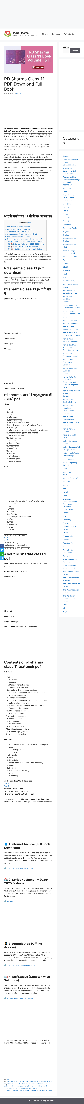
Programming (68, 536)
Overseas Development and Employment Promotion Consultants (70, 504)
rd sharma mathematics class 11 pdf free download (31, 1086)
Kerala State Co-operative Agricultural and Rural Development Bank (70, 382)
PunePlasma (21, 32)
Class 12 (66, 221)
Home (46, 34)
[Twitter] (2, 550)
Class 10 (66, 218)
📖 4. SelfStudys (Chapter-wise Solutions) (25, 249)
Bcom (65, 192)
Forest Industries (70, 257)
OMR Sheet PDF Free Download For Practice (21, 1088)
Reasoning (67, 547)
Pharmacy (67, 520)
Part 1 (6, 784)
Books (65, 211)
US (64, 608)
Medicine (66, 482)
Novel (65, 492)
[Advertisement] (42, 14)
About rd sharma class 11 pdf (17, 237)
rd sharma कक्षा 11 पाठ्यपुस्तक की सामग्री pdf (21, 234)
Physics (66, 523)
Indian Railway (69, 281)
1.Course (66, 156)
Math (8, 1079)
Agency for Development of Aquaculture (69, 171)
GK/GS (65, 267)
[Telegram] (2, 558)
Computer (67, 225)
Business (66, 214)
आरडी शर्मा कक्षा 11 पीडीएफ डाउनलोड (17, 227)
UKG (65, 605)
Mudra (65, 485)
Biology (57, 34)
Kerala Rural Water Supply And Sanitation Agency (70, 347)
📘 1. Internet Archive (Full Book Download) (26, 242)
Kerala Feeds (68, 317)
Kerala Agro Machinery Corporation (68, 299)
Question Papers (70, 543)
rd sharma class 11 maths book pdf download (22, 1081)
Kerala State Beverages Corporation (68, 362)
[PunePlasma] (7, 34)
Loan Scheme (68, 459)
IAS (64, 277)
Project (66, 540)
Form (65, 260)
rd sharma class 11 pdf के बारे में (17, 232)
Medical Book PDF (70, 478)
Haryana (66, 270)
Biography (67, 204)
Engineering (68, 232)
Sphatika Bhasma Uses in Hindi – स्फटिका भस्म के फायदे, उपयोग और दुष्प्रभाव (29, 1090)
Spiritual (66, 556)
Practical (66, 533)
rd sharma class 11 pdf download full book (21, 1084)
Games (66, 264)
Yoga (65, 611)
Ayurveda (67, 188)
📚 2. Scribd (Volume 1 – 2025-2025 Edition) (26, 244)
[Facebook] (2, 546)
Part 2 (6, 786)
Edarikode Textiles (70, 228)
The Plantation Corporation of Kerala (69, 598)
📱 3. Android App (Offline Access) (23, 247)
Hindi (65, 274)
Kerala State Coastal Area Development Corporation (71, 393)
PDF (64, 516)
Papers (66, 513)
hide (29, 223)
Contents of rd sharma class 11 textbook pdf (23, 239)
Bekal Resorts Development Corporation (68, 197)
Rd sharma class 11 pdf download (19, 229)
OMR (65, 495)
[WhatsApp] (2, 554)
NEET (65, 489)
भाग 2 (6, 540)
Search (66, 47)
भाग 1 (6, 538)
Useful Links (70, 34)
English (66, 235)
